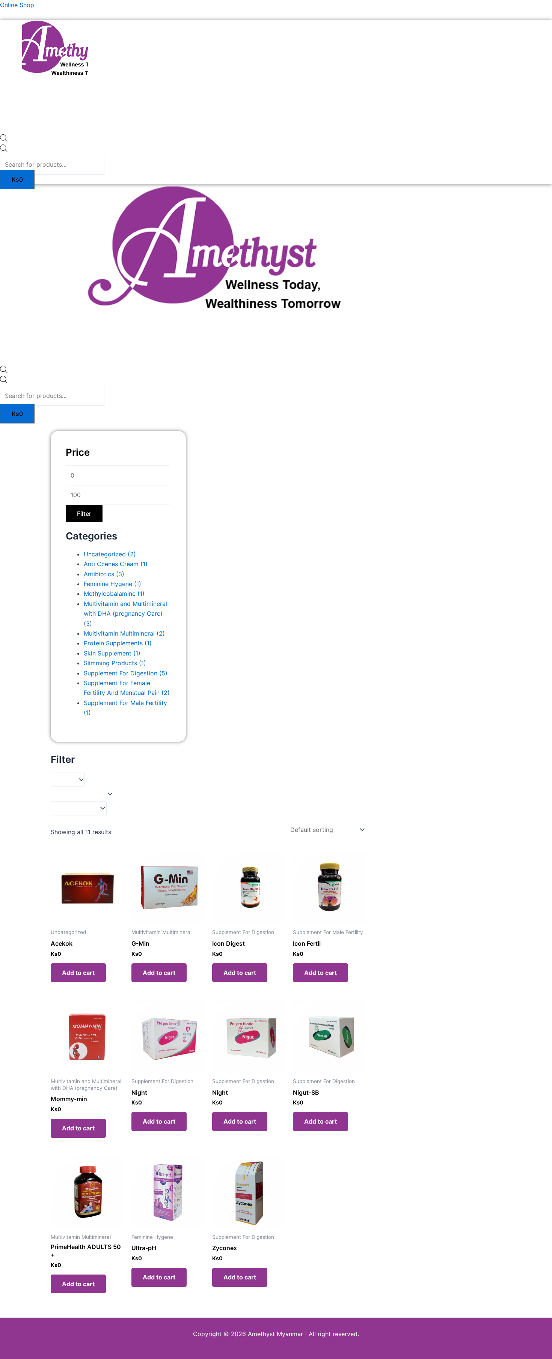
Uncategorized (110, 554)
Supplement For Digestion (125, 673)
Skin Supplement (112, 653)
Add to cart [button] (78, 972)
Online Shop (17, 5)
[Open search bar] (4, 139)
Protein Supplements (118, 643)
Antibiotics (104, 574)
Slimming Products (115, 663)
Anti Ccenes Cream (116, 564)
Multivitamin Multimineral (124, 633)
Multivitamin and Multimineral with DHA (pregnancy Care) (125, 613)
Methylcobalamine (114, 593)
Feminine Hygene (112, 584)
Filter (84, 513)
